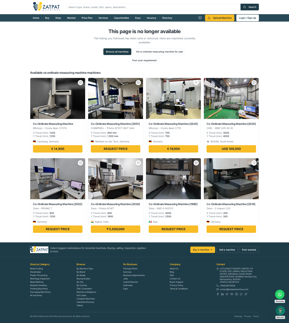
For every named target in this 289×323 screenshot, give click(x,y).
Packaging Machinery (40, 292)
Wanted (71, 17)
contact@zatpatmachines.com (234, 289)
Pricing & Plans (130, 268)
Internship (127, 285)
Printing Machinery (39, 288)
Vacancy (151, 17)
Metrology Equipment (40, 278)
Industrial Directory (85, 302)
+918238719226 (227, 285)
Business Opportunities (134, 275)
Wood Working (36, 282)
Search (252, 7)
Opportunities (121, 17)
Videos (80, 305)
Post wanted (249, 249)
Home (36, 17)
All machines (36, 295)
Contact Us (175, 278)
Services (103, 17)
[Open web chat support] (280, 310)
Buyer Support (176, 282)
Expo (138, 17)
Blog (172, 272)
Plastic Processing (38, 275)
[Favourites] (200, 18)
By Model (81, 275)
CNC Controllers (84, 288)
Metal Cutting (36, 268)
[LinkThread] (246, 294)
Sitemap (238, 316)
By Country (82, 285)
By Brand (81, 272)
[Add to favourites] (80, 82)
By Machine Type (85, 268)
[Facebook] (217, 294)
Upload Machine (222, 17)
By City (80, 282)
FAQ (172, 275)
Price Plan (87, 17)
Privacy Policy (176, 285)
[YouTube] (231, 294)
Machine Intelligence (86, 292)
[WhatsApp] (241, 294)
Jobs (125, 278)
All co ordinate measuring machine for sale (159, 51)
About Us (174, 268)
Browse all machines (117, 51)
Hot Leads (81, 295)
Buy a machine (201, 249)
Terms (256, 316)
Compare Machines (86, 298)
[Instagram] (236, 294)
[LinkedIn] (222, 294)
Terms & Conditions (179, 288)
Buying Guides (83, 278)
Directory (167, 17)
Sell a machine (227, 249)
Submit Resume (130, 282)
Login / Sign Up (247, 17)
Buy (47, 17)
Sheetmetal (35, 272)
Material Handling (38, 285)
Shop (58, 17)
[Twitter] (227, 294)
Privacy (247, 316)
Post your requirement (144, 60)
